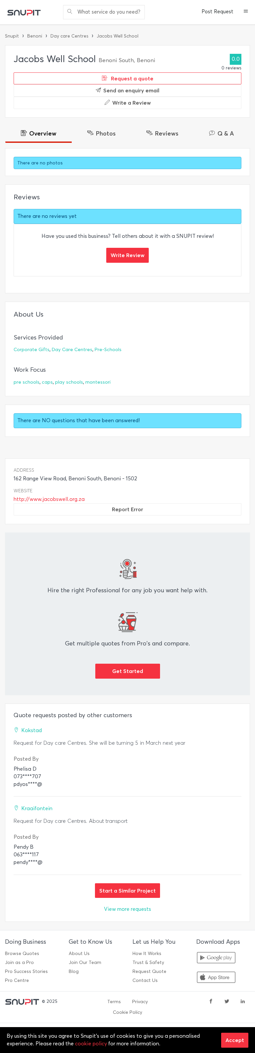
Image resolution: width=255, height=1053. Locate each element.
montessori (98, 382)
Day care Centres (69, 36)
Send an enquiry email (131, 90)
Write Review (127, 255)
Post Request (217, 12)
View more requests (127, 909)
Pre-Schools (108, 349)
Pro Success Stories (26, 971)
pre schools (27, 382)
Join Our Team (85, 962)
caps (47, 382)
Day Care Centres (72, 349)
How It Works (146, 953)
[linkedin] (242, 1002)
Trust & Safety (148, 962)
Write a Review (131, 102)
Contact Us (145, 980)
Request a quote (131, 78)
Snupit (12, 36)
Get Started (127, 671)
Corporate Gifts (31, 349)
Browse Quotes (22, 953)
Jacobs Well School (117, 36)
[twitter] (226, 1002)
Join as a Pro (19, 962)
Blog (74, 971)
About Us (79, 953)
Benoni (34, 36)
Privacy (140, 1002)
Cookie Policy (127, 1012)
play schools (69, 382)
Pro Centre (17, 980)
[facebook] (211, 1002)
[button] (245, 12)
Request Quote (149, 971)
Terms (114, 1002)
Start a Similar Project (127, 890)
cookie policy (91, 1043)
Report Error (127, 509)
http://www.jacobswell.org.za (49, 499)
